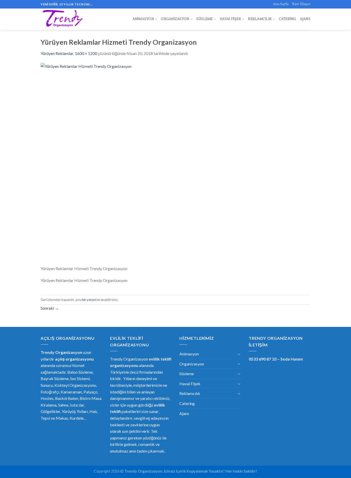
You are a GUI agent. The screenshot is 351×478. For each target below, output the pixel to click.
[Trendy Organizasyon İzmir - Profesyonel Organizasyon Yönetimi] (63, 19)
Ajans (305, 19)
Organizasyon (175, 19)
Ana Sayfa (281, 4)
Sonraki (50, 308)
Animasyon (143, 19)
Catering (287, 19)
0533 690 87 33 (262, 358)
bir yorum (89, 300)
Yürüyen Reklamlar (57, 53)
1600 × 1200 (86, 53)
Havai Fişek (230, 19)
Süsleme (204, 19)
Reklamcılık (260, 19)
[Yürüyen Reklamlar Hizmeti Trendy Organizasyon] (175, 163)
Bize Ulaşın (301, 4)
